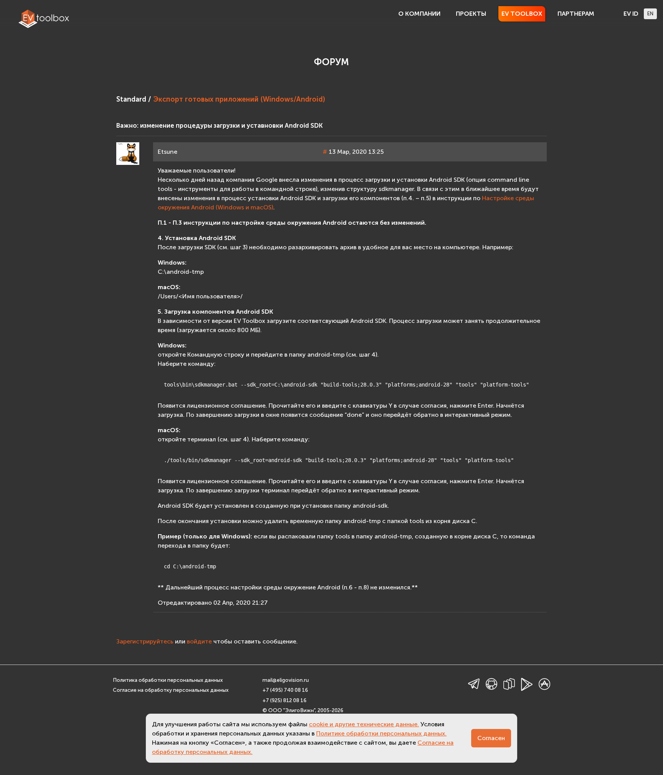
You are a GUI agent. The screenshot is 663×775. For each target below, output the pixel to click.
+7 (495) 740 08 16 (285, 690)
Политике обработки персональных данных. (381, 733)
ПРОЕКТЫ (471, 13)
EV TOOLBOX (521, 13)
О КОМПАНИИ (419, 13)
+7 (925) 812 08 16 (284, 700)
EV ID (630, 13)
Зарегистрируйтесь (144, 641)
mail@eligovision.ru (285, 680)
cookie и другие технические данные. (364, 724)
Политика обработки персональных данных (168, 680)
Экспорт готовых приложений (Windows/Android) (239, 99)
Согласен (491, 738)
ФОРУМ (331, 61)
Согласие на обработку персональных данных (171, 690)
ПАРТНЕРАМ (575, 13)
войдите (199, 641)
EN (650, 13)
